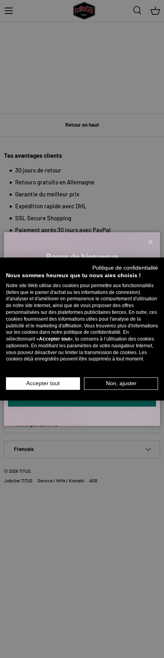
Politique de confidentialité (125, 268)
